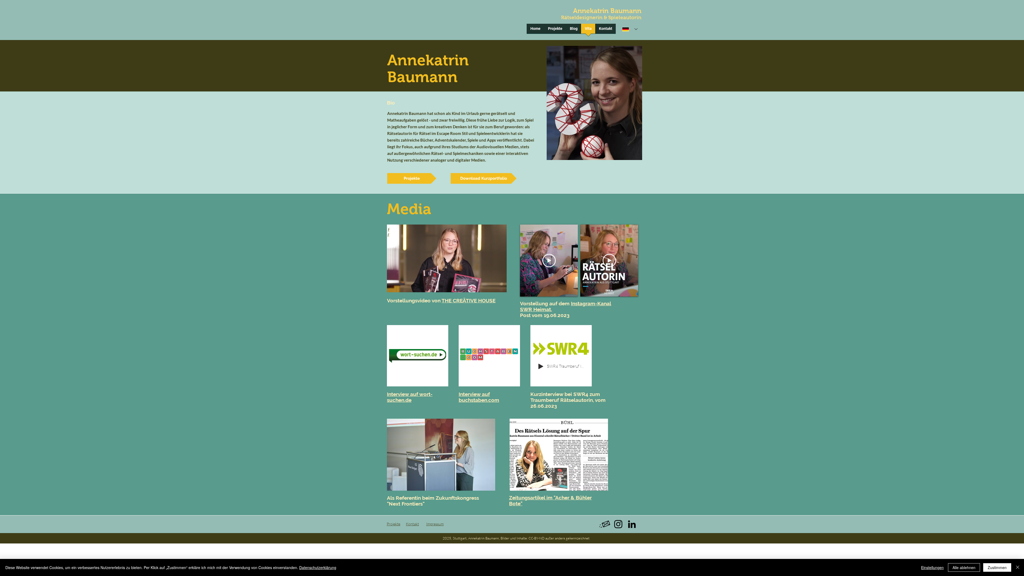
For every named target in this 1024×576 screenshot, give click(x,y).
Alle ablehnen (964, 567)
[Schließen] (1017, 567)
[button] (500, 286)
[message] (604, 524)
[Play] (540, 366)
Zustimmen (997, 567)
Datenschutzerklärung (317, 567)
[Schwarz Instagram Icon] (618, 524)
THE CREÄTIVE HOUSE (468, 300)
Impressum (435, 524)
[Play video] (549, 260)
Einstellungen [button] (932, 567)
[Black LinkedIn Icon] (631, 524)
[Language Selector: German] (629, 29)
